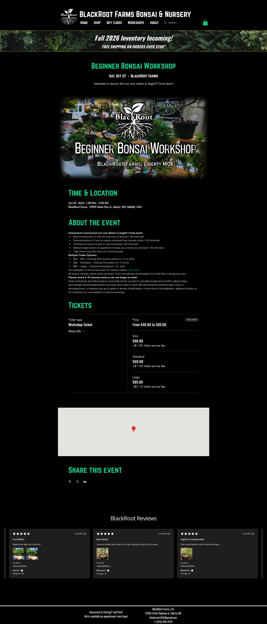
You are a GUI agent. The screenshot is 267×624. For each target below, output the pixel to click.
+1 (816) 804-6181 (163, 622)
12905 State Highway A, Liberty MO (163, 613)
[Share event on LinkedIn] (85, 481)
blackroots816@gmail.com (163, 618)
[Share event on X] (77, 481)
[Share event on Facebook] (69, 481)
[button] (97, 22)
